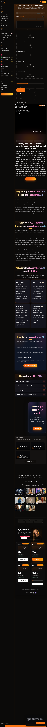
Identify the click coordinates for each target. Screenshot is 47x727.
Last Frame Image (20, 41)
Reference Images (20, 61)
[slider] (27, 83)
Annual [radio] (24, 537)
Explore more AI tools (30, 461)
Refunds (38, 589)
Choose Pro (37, 559)
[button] (30, 36)
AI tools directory (30, 522)
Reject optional (31, 722)
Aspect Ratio (18, 87)
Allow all (40, 722)
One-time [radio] (37, 537)
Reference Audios (20, 51)
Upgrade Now (7, 94)
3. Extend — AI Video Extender (23, 477)
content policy (34, 589)
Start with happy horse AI (30, 365)
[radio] (20, 90)
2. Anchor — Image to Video (36, 475)
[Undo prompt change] (42, 27)
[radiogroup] (30, 94)
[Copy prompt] (36, 27)
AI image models (22, 522)
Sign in (43, 1)
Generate (26, 725)
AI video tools (20, 519)
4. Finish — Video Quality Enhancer (38, 477)
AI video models (39, 519)
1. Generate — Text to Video (24, 475)
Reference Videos (20, 71)
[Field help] (25, 16)
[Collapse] (2, 2)
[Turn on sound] (43, 107)
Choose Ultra (38, 584)
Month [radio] (30, 537)
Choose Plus (23, 580)
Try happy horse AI (30, 178)
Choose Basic (23, 559)
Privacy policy (43, 724)
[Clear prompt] (38, 27)
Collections (33, 519)
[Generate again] (40, 27)
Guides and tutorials (38, 522)
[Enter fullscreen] (45, 131)
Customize (28, 724)
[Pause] (33, 131)
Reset (3, 725)
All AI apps (27, 519)
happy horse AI (37, 428)
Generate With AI (22, 26)
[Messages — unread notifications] (40, 2)
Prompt (17, 16)
